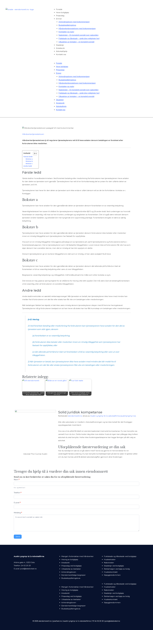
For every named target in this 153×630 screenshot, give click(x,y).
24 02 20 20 (26, 565)
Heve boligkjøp (62, 12)
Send (18, 537)
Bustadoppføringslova (67, 25)
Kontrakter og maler (66, 32)
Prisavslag (60, 16)
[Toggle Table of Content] (33, 153)
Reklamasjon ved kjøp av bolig (117, 569)
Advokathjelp (61, 51)
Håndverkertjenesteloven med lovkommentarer (77, 29)
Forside (59, 9)
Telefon (17, 493)
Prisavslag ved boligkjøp (71, 566)
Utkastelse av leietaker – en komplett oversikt (76, 42)
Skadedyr (60, 45)
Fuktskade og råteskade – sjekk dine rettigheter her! (79, 38)
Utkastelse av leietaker (71, 569)
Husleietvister (109, 559)
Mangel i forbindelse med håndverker (77, 556)
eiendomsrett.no (75, 416)
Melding (18, 513)
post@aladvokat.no (28, 569)
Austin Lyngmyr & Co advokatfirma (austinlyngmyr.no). (113, 416)
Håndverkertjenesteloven (33, 134)
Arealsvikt (65, 563)
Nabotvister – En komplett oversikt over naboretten (78, 35)
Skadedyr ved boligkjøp (114, 566)
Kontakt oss (61, 54)
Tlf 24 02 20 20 (98, 621)
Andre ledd (27, 166)
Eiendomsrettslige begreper (73, 575)
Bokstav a (29, 159)
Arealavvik (60, 48)
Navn (16, 479)
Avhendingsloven (68, 572)
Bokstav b (29, 161)
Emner (59, 19)
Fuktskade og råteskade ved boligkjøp (120, 556)
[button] (99, 60)
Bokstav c (29, 163)
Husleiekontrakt (110, 572)
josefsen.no (57, 621)
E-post (17, 502)
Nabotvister (109, 563)
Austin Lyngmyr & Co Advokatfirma (77, 621)
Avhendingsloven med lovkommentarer (74, 22)
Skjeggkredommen (112, 575)
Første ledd (27, 156)
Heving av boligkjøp (69, 559)
